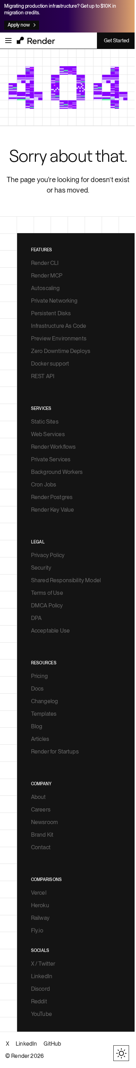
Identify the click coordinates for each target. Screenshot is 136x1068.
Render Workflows (53, 446)
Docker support (50, 363)
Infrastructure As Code (58, 326)
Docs (37, 688)
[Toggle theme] (121, 1053)
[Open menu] (8, 40)
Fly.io (37, 930)
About (38, 797)
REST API (42, 376)
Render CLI (45, 263)
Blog (37, 726)
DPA (36, 618)
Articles (40, 739)
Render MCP (47, 275)
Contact (41, 847)
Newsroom (44, 822)
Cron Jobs (43, 484)
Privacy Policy (48, 555)
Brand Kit (42, 834)
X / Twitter (43, 963)
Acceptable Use (50, 630)
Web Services (48, 434)
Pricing (39, 676)
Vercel (38, 892)
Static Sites (45, 421)
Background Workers (57, 472)
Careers (41, 809)
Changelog (44, 701)
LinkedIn (41, 976)
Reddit (39, 1001)
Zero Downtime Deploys (60, 351)
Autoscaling (45, 288)
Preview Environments (58, 338)
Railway (40, 918)
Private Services (51, 459)
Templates (43, 713)
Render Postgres (52, 497)
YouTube (41, 1014)
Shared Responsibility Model (66, 580)
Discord (40, 989)
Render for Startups (55, 751)
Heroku (40, 905)
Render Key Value (52, 509)
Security (41, 567)
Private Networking (54, 300)
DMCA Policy (47, 605)
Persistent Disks (51, 313)
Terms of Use (47, 593)
